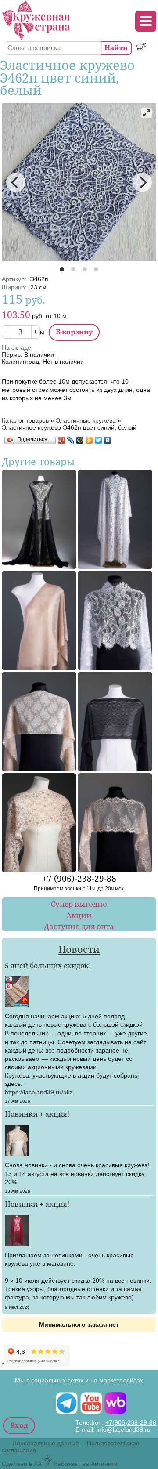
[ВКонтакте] (107, 440)
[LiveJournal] (70, 440)
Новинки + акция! (37, 1114)
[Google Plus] (61, 440)
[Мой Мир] (80, 440)
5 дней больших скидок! (48, 965)
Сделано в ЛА (22, 1463)
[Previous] (15, 182)
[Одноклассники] (89, 440)
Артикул (14, 278)
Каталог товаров (25, 420)
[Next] (142, 182)
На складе (16, 347)
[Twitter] (98, 440)
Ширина (14, 287)
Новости (79, 949)
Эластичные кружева (86, 420)
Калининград (20, 361)
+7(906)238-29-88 (130, 1422)
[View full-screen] (146, 113)
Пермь (11, 354)
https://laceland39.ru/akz (39, 1092)
